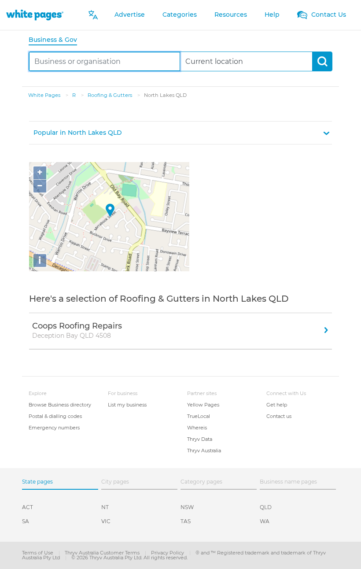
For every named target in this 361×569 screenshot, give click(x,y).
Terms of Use (38, 553)
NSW (187, 507)
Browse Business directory (60, 405)
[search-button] (322, 61)
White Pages (45, 95)
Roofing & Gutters (110, 95)
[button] (180, 132)
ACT (27, 507)
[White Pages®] (34, 15)
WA (264, 521)
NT (105, 507)
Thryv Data (199, 439)
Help (272, 14)
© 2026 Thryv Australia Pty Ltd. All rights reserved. (129, 557)
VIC (106, 521)
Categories (179, 14)
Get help (276, 405)
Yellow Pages (203, 405)
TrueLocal (198, 416)
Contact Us (327, 14)
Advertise (129, 14)
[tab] (56, 40)
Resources (230, 14)
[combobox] (104, 61)
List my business (127, 405)
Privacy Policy (168, 553)
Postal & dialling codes (55, 416)
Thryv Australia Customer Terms (103, 553)
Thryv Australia (204, 450)
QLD (266, 507)
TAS (185, 521)
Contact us (278, 416)
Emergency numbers (54, 428)
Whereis (197, 428)
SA (25, 521)
